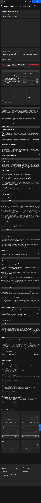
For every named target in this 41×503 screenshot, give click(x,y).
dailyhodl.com (20, 151)
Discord (35, 469)
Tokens (2, 4)
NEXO (23, 441)
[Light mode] (30, 1)
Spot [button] (3, 100)
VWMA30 (10, 22)
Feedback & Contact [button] (15, 469)
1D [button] (22, 20)
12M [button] (28, 20)
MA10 (4, 22)
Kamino (3, 427)
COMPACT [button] (35, 354)
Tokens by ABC (4, 471)
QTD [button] (35, 20)
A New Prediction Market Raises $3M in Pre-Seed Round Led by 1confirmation (12, 79)
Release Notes (14, 468)
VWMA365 (14, 22)
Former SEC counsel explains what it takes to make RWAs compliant (12, 73)
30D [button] (25, 20)
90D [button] (26, 20)
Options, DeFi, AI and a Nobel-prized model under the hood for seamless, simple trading (12, 76)
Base (9, 59)
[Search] (25, 1)
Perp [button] (5, 100)
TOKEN (5, 1)
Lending (9, 57)
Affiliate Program (5, 468)
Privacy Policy (24, 469)
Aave (3, 413)
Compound (4, 441)
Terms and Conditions (26, 468)
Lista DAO (24, 413)
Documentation (5, 469)
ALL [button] (38, 20)
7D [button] (23, 20)
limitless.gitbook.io (5, 117)
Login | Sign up (35, 1)
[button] (40, 427)
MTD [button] (33, 20)
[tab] (3, 8)
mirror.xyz (3, 135)
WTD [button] (31, 20)
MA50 (7, 22)
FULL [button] (38, 354)
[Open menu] (1, 1)
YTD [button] (36, 20)
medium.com (17, 141)
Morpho (23, 427)
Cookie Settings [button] (25, 471)
